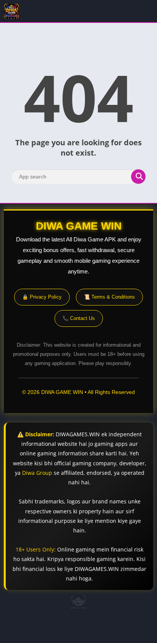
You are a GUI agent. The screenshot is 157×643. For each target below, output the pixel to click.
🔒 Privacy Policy (42, 297)
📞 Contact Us (78, 318)
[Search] (138, 176)
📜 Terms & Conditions (109, 297)
